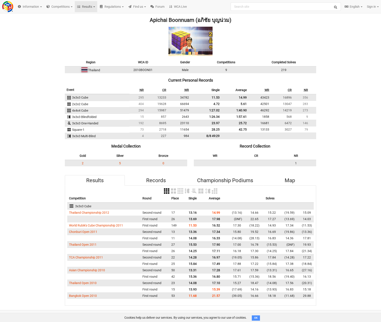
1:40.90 (241, 110)
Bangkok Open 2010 (83, 296)
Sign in (372, 6)
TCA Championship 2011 (86, 257)
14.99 (243, 97)
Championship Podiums (225, 180)
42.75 (243, 129)
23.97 (216, 123)
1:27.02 (214, 110)
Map (290, 180)
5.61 (244, 104)
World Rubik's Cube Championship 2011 (96, 225)
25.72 (243, 123)
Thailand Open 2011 (83, 244)
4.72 (216, 104)
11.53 (216, 97)
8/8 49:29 (213, 136)
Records (156, 180)
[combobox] (286, 6)
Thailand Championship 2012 (89, 212)
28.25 (216, 129)
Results (95, 180)
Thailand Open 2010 (83, 283)
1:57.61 (241, 116)
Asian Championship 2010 (87, 270)
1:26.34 (214, 116)
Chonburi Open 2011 (83, 232)
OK (256, 317)
